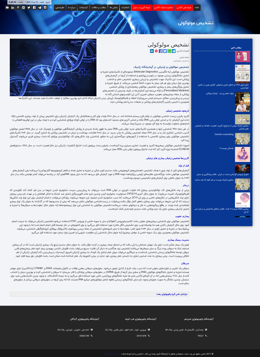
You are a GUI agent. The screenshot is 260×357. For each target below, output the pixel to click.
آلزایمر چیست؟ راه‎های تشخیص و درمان (216, 178)
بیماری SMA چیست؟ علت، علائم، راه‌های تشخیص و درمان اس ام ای (222, 127)
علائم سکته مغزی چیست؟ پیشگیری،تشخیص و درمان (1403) (222, 144)
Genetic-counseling (224, 51)
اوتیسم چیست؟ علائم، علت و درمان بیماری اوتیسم (227, 215)
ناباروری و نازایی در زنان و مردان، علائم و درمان (214, 164)
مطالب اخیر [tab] (236, 48)
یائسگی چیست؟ (227, 65)
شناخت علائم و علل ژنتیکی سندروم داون (217, 150)
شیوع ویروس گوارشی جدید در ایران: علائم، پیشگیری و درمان (223, 91)
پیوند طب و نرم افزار (112, 354)
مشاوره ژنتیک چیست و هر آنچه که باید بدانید (214, 97)
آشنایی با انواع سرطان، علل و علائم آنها (218, 191)
